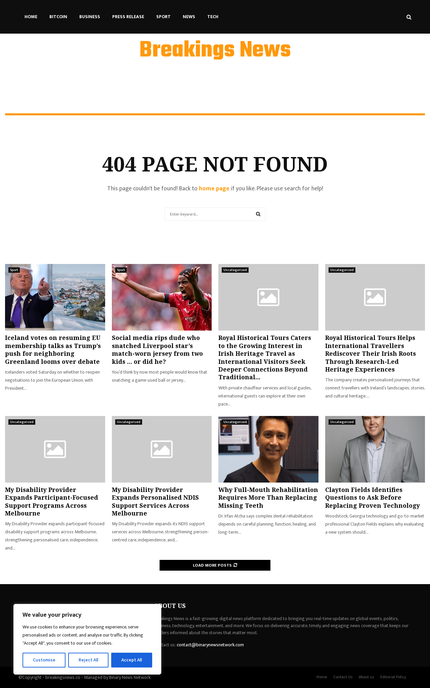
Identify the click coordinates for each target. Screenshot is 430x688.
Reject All (88, 660)
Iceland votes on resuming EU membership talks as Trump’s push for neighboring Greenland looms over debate (53, 349)
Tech (212, 17)
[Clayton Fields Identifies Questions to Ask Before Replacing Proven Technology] (375, 449)
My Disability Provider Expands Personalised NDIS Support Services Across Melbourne (155, 501)
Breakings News (215, 51)
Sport (163, 17)
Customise (44, 660)
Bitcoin (58, 17)
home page (214, 189)
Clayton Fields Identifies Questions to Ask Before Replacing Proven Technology (372, 497)
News (189, 17)
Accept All (131, 660)
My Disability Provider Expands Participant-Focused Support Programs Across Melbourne (51, 501)
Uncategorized (235, 270)
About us (366, 677)
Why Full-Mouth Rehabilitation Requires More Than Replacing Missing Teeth (268, 497)
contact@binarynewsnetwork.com (210, 645)
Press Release (128, 17)
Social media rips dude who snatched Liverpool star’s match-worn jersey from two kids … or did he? (157, 349)
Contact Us (342, 677)
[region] (87, 639)
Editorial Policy (393, 677)
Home (31, 17)
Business (89, 17)
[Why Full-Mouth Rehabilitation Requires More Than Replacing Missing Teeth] (268, 449)
